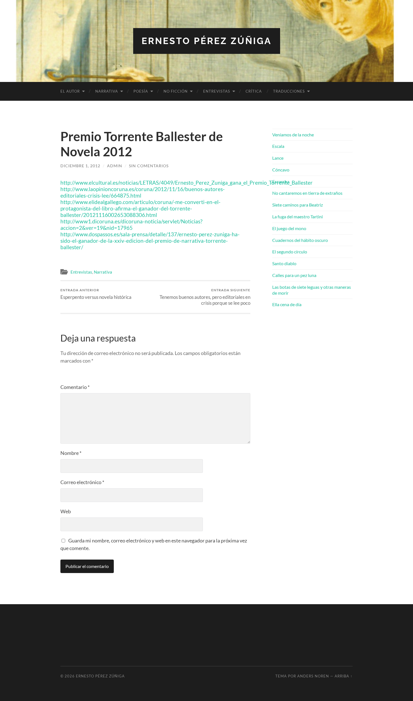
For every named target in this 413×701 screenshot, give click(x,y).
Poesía (140, 91)
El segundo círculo (289, 251)
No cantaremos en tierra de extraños (307, 193)
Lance (277, 158)
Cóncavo (280, 169)
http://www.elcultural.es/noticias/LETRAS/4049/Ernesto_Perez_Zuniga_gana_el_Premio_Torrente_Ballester (186, 182)
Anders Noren (313, 676)
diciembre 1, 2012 (80, 165)
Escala (278, 146)
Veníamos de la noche (293, 134)
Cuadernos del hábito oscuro (300, 240)
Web (65, 511)
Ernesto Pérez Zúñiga (207, 41)
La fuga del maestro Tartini (297, 216)
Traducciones (289, 91)
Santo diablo (284, 263)
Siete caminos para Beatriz (297, 204)
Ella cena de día (286, 304)
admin (114, 165)
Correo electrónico (82, 482)
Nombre (70, 453)
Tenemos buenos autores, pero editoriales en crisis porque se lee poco (205, 297)
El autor (70, 91)
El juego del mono (289, 228)
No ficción (176, 91)
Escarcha (280, 181)
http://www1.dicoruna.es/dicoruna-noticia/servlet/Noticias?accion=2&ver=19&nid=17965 (131, 224)
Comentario (75, 387)
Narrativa (106, 91)
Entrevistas (216, 91)
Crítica (254, 91)
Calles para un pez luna (294, 275)
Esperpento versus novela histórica (95, 294)
